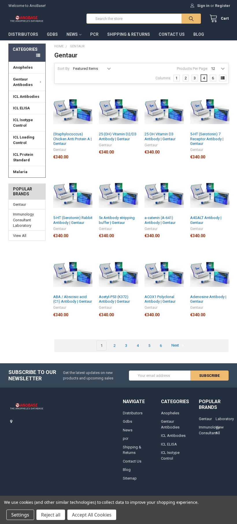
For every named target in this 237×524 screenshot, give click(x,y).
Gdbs (52, 34)
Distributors (23, 34)
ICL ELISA (21, 108)
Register (222, 5)
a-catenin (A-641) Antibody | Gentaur (160, 220)
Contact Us (172, 34)
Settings (20, 515)
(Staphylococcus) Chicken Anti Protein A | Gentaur (72, 139)
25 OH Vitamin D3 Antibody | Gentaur (160, 136)
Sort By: (64, 68)
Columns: (163, 78)
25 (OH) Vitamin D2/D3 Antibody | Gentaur (117, 136)
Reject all (50, 515)
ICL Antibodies (26, 96)
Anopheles (23, 67)
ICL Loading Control (23, 140)
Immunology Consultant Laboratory (23, 220)
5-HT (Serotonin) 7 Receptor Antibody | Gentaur (206, 139)
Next (175, 345)
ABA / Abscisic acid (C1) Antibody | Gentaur (72, 299)
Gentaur (19, 204)
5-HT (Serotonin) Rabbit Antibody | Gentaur (72, 220)
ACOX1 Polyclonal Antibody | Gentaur (160, 299)
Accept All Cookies (92, 515)
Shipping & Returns (128, 34)
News (72, 34)
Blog (198, 34)
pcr (94, 34)
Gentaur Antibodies (23, 82)
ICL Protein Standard (23, 157)
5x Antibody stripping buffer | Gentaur (117, 220)
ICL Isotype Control (23, 123)
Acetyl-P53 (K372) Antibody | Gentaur (114, 299)
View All (19, 235)
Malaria (20, 172)
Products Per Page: (192, 68)
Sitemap (130, 478)
